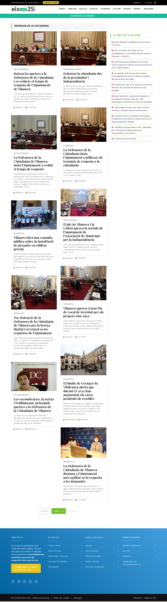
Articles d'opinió (55, 551)
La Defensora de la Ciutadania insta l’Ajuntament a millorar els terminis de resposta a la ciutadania (83, 157)
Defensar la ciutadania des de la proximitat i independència (82, 77)
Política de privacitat (40, 598)
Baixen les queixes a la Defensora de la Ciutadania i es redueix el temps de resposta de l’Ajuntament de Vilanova (34, 81)
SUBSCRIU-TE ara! (51, 3)
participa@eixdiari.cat (131, 564)
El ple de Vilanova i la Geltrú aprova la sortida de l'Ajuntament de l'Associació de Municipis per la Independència (83, 232)
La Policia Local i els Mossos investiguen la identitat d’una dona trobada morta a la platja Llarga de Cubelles (131, 119)
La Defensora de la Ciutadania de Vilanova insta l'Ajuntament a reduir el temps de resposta (33, 163)
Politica (83, 9)
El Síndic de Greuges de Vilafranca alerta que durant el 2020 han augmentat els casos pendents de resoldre (80, 391)
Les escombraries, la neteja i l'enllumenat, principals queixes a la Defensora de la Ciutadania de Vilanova (34, 405)
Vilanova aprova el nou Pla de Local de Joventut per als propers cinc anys (83, 312)
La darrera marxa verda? (125, 138)
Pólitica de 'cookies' (61, 598)
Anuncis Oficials (92, 561)
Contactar (127, 556)
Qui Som (126, 551)
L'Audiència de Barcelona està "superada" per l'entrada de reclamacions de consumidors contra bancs (132, 130)
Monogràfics (53, 567)
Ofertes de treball (92, 556)
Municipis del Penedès (57, 561)
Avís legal (78, 598)
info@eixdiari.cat (129, 561)
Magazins (148, 9)
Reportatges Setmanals (58, 556)
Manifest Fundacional (132, 545)
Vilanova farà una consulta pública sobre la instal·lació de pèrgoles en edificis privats (34, 243)
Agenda (88, 545)
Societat (94, 9)
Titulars (148, 3)
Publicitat (137, 598)
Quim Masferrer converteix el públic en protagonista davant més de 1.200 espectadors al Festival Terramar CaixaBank (132, 99)
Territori (72, 9)
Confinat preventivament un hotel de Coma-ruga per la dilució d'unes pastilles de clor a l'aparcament (132, 65)
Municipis (136, 3)
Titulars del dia (54, 545)
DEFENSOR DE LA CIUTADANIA (82, 16)
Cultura (117, 9)
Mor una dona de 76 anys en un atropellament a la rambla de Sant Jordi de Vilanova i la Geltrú (131, 53)
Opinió (62, 9)
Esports (127, 9)
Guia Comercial (91, 551)
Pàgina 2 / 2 (59, 511)
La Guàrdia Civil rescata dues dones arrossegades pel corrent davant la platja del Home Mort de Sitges (131, 76)
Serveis (137, 9)
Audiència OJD (150, 598)
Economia (105, 9)
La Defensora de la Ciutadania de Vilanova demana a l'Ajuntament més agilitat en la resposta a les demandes (82, 473)
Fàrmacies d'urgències (94, 567)
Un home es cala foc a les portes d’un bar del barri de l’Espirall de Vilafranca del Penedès (132, 87)
